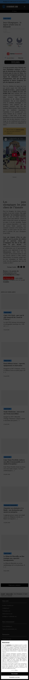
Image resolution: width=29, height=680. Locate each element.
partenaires (9, 644)
